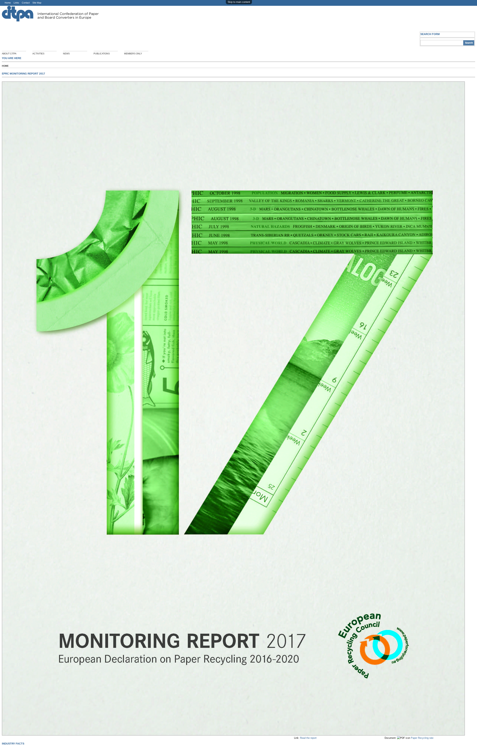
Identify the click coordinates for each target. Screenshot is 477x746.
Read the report (308, 738)
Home (8, 2)
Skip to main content (239, 2)
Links (16, 2)
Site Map (36, 2)
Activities (38, 53)
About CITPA (9, 53)
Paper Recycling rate (422, 738)
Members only (133, 53)
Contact (26, 2)
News (66, 53)
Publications (102, 53)
